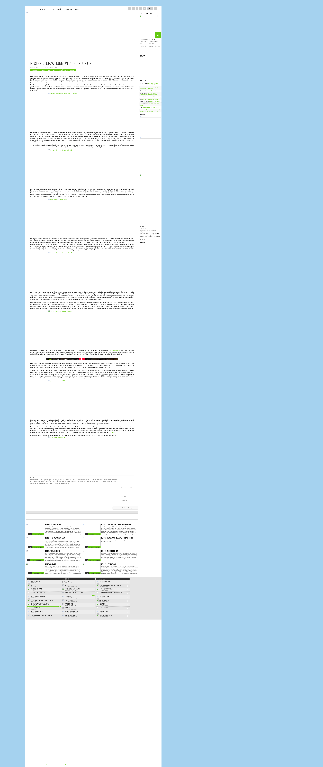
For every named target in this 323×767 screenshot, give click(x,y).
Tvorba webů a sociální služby (37, 764)
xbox (157, 233)
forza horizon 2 (35, 70)
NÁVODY (77, 9)
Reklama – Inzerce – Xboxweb (56, 764)
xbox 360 (142, 235)
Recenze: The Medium (152, 91)
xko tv (143, 239)
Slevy (141, 233)
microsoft (153, 230)
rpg (159, 232)
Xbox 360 (151, 46)
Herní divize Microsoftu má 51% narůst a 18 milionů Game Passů (150, 110)
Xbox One (157, 46)
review (156, 232)
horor (146, 230)
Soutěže (59, 9)
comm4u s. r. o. (41, 761)
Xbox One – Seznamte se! (74, 764)
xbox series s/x (143, 238)
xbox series (150, 236)
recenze (147, 232)
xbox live (155, 235)
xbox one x (144, 236)
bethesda (142, 229)
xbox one (72, 70)
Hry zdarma (68, 9)
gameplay (142, 230)
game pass (154, 229)
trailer (143, 233)
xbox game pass (148, 235)
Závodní (151, 44)
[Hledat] (159, 8)
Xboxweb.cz (32, 8)
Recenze (52, 9)
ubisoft (147, 233)
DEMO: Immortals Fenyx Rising (153, 97)
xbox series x (150, 238)
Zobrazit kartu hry (150, 52)
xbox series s (157, 236)
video (154, 233)
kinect (149, 230)
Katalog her (43, 9)
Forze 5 (114, 432)
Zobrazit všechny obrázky (125, 508)
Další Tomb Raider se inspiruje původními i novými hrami (149, 84)
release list (152, 232)
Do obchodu (150, 49)
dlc (145, 229)
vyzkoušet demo (115, 350)
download (148, 229)
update (151, 233)
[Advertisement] (150, 67)
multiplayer (142, 232)
